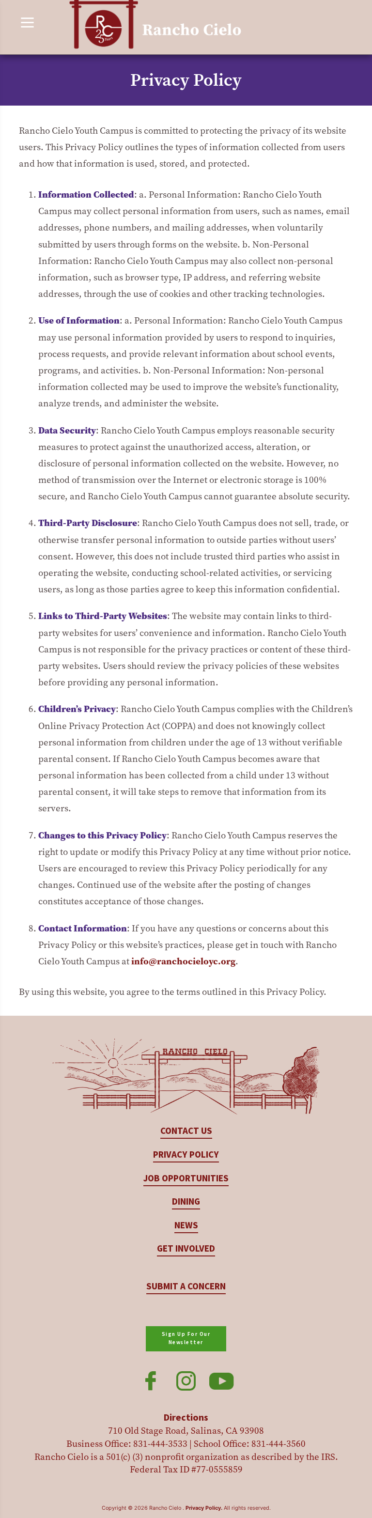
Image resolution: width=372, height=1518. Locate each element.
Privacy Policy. (204, 1507)
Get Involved (186, 1248)
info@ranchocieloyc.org (183, 961)
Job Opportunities (186, 1178)
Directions (186, 1418)
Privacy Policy (186, 1155)
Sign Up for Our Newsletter (186, 1338)
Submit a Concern (186, 1286)
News (186, 1225)
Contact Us (186, 1131)
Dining (186, 1201)
